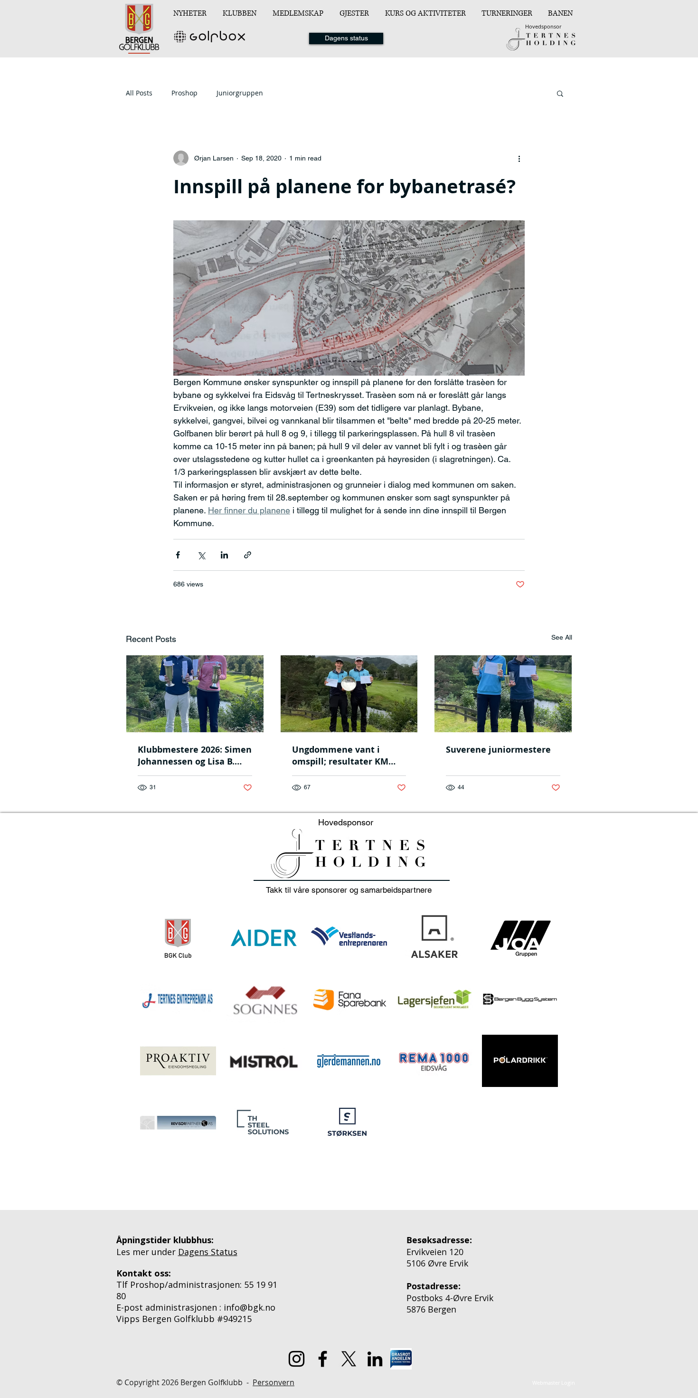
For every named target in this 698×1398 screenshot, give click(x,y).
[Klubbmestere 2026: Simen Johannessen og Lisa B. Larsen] (195, 693)
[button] (240, 13)
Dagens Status (207, 1251)
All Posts (139, 92)
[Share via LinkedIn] (224, 554)
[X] (348, 1359)
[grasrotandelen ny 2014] (401, 1359)
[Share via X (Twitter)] (201, 554)
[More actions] (519, 158)
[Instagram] (296, 1359)
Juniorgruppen (240, 92)
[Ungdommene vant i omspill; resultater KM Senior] (349, 693)
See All (561, 637)
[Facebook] (322, 1359)
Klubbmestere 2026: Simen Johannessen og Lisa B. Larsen (195, 755)
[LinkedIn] (375, 1359)
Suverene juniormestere (498, 750)
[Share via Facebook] (177, 554)
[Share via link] (247, 554)
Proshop (184, 92)
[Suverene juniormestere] (503, 693)
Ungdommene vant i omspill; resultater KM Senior (340, 755)
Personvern (273, 1382)
